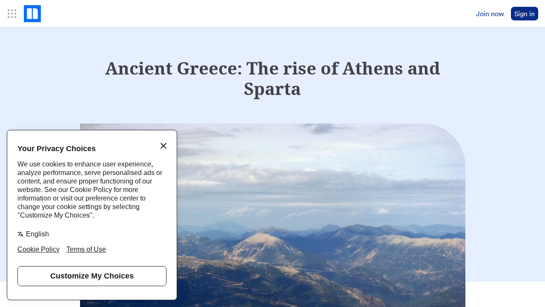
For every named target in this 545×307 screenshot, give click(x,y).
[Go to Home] (32, 13)
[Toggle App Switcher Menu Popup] (11, 13)
